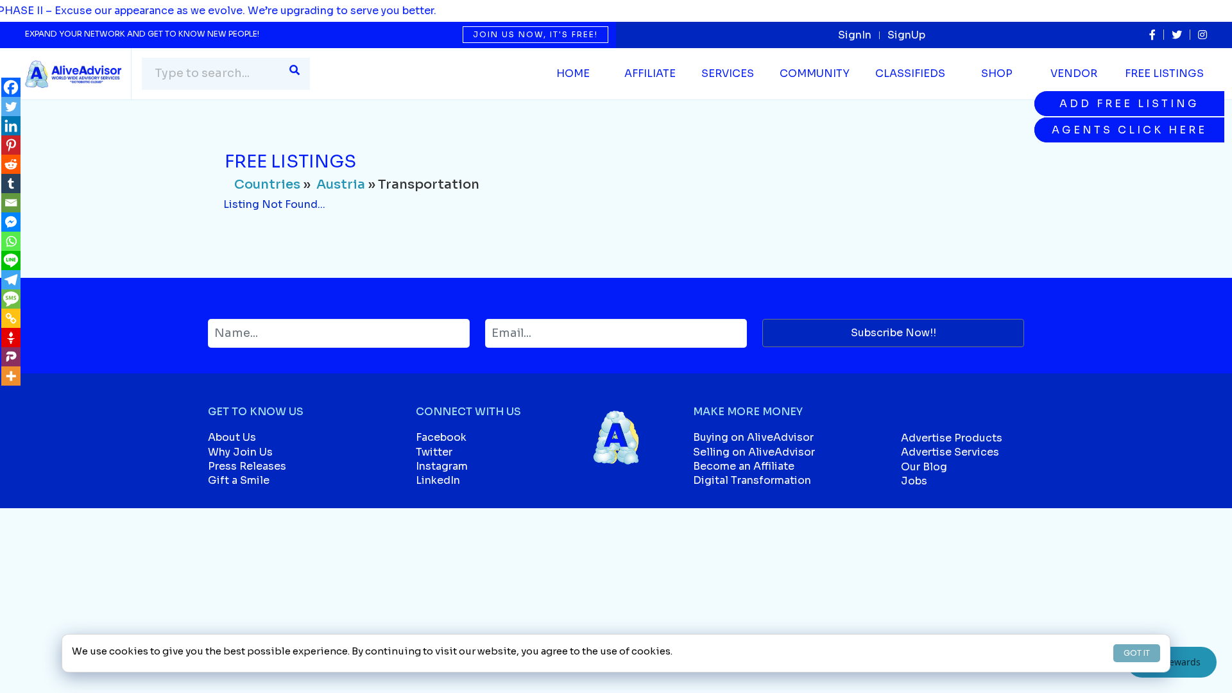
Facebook (441, 437)
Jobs (914, 481)
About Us (232, 437)
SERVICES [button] (727, 73)
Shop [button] (997, 73)
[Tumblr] (11, 183)
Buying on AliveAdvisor (753, 437)
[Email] (11, 202)
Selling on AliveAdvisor (754, 452)
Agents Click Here (1129, 130)
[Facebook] (11, 87)
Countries (267, 184)
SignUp (906, 35)
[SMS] (11, 299)
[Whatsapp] (11, 241)
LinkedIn (438, 480)
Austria (340, 184)
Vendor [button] (1073, 73)
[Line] (11, 260)
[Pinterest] (11, 145)
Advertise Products (951, 438)
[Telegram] (11, 279)
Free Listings (1164, 73)
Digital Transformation (752, 480)
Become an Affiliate (743, 466)
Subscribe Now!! (893, 332)
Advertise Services (950, 452)
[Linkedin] (11, 125)
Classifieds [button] (910, 73)
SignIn (854, 35)
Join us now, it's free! (535, 34)
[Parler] (11, 356)
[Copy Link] (11, 318)
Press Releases (247, 466)
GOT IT (1137, 653)
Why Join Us (240, 452)
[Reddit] (11, 164)
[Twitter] (11, 106)
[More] (11, 376)
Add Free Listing (1129, 103)
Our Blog (924, 467)
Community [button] (815, 73)
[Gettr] (11, 337)
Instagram (442, 466)
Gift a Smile (239, 480)
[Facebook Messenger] (11, 222)
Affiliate (650, 73)
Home (573, 73)
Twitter (434, 452)
